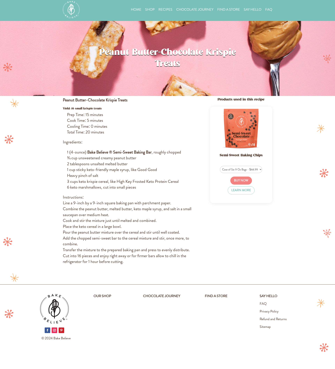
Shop (150, 10)
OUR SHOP (102, 296)
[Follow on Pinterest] (61, 330)
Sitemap (265, 326)
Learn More (241, 190)
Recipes (165, 10)
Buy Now (241, 180)
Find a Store (228, 10)
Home (136, 10)
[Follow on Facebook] (47, 330)
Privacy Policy (269, 311)
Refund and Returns (273, 319)
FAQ (268, 10)
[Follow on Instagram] (54, 330)
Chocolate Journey (194, 10)
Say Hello (252, 10)
